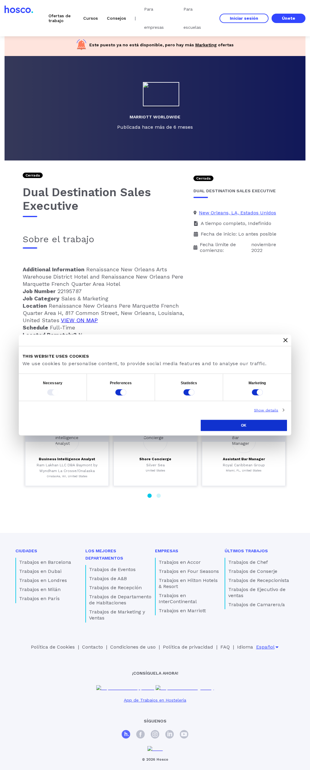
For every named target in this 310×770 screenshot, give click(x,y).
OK (243, 425)
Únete (288, 18)
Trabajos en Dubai (40, 571)
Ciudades (26, 550)
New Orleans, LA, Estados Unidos (237, 213)
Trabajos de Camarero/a (256, 604)
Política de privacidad (188, 647)
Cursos (90, 18)
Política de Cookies (53, 647)
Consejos (116, 18)
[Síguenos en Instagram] (155, 735)
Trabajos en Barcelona (45, 562)
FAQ (225, 647)
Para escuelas (192, 18)
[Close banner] (285, 340)
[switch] (120, 392)
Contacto (92, 647)
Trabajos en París (39, 598)
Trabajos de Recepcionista (258, 580)
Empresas (166, 550)
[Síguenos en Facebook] (140, 735)
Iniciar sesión (244, 18)
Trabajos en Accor (180, 562)
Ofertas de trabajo (59, 18)
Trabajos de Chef (248, 562)
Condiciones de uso (133, 647)
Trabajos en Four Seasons (189, 571)
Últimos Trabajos (246, 550)
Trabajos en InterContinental (178, 598)
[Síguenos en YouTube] (184, 735)
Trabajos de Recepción (115, 587)
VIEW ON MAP (79, 320)
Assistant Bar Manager (244, 459)
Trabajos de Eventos (112, 569)
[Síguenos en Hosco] (126, 735)
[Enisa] (155, 749)
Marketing (206, 44)
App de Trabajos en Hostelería (155, 700)
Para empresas (154, 18)
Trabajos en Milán (40, 589)
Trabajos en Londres (43, 580)
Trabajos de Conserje (252, 571)
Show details (266, 410)
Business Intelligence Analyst (67, 459)
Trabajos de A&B (108, 578)
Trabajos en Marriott (182, 610)
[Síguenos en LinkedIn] (169, 735)
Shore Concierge (155, 459)
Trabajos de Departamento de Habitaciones (120, 600)
